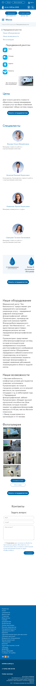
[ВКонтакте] (3, 657)
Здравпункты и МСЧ (8, 631)
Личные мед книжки (8, 625)
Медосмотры (6, 618)
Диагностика (6, 614)
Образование (6, 642)
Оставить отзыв (18, 480)
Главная (4, 24)
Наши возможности (11, 36)
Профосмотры (6, 623)
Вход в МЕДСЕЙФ (7, 651)
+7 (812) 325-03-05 (8, 669)
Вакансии (5, 643)
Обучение (5, 647)
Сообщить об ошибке (9, 653)
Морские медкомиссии (9, 627)
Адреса (10, 63)
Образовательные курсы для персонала (14, 634)
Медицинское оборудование (11, 638)
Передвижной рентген (9, 629)
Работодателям (11, 24)
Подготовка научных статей (10, 645)
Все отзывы (18, 485)
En (33, 2)
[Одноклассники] (5, 657)
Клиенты (11, 71)
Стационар (5, 616)
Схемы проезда (7, 674)
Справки (4, 620)
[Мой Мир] (8, 657)
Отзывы (11, 56)
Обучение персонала (8, 636)
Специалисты (6, 612)
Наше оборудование (11, 33)
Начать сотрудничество (18, 113)
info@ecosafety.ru (8, 663)
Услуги (4, 610)
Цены (10, 49)
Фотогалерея (8, 40)
